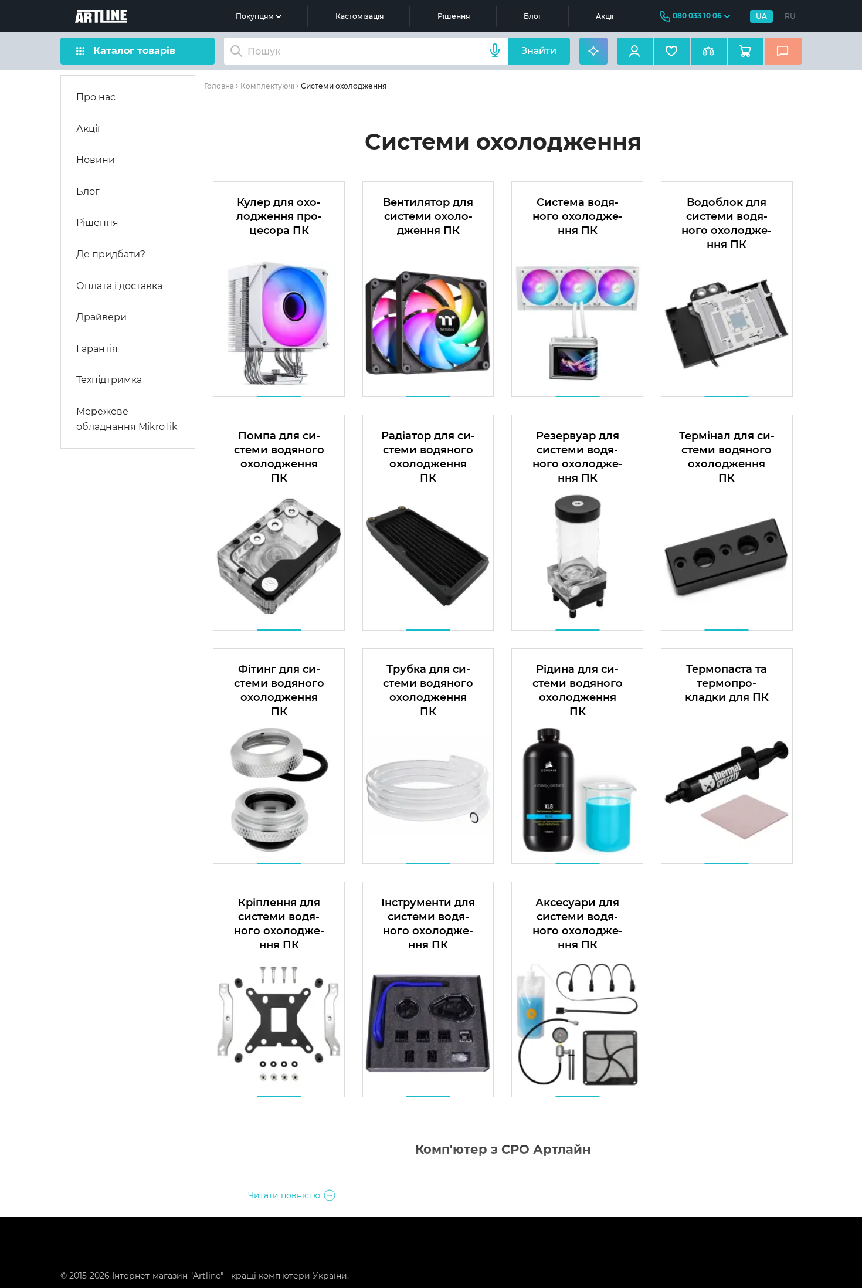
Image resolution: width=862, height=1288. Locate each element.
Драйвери (101, 317)
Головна (219, 86)
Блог (533, 16)
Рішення (453, 16)
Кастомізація (359, 16)
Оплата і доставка (119, 286)
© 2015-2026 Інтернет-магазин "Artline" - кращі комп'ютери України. (204, 1275)
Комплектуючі (267, 86)
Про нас (96, 97)
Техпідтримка (109, 379)
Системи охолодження (343, 86)
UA (761, 16)
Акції (604, 16)
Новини (95, 159)
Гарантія (97, 348)
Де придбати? (110, 254)
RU (790, 16)
